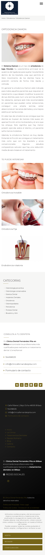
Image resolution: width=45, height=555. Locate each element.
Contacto (11, 447)
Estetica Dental (11, 294)
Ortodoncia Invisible (12, 192)
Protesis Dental (11, 310)
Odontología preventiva (15, 288)
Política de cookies (10, 508)
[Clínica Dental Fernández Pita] (9, 8)
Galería (10, 444)
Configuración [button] (12, 548)
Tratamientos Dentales (17, 435)
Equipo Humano (14, 438)
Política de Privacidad (11, 505)
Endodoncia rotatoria (12, 265)
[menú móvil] (41, 3)
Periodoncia (10, 307)
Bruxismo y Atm (12, 313)
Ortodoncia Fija (9, 229)
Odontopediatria (12, 304)
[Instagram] (9, 481)
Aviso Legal (24, 505)
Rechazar (8, 541)
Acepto (7, 535)
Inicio (9, 430)
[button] (40, 385)
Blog (9, 441)
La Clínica (11, 433)
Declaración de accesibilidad (28, 508)
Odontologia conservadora (16, 291)
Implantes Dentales (13, 297)
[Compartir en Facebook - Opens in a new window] (36, 385)
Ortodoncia (10, 301)
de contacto (18, 416)
